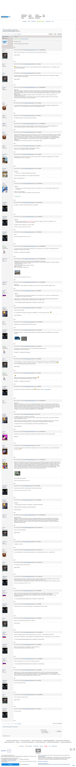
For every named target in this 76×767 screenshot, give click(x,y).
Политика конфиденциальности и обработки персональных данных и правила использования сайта (54, 764)
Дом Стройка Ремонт (9, 29)
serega (9, 735)
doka (7, 735)
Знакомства (23, 16)
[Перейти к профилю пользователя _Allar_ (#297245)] (4, 192)
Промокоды (37, 17)
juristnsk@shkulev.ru (26, 764)
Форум (22, 17)
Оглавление (24, 21)
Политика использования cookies (43, 763)
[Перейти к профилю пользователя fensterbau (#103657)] (4, 316)
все (15, 723)
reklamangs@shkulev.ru (41, 756)
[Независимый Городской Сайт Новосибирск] (5, 17)
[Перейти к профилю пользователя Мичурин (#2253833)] (4, 468)
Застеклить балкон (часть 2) (28, 485)
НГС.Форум (4, 29)
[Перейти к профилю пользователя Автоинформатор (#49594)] (4, 44)
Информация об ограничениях (43, 761)
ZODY (44, 16)
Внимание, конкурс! (40, 21)
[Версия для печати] (14, 47)
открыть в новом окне (45, 732)
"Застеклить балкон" (24, 38)
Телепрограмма (38, 16)
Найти (29, 21)
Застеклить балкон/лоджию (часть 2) (30, 49)
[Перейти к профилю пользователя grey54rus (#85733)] (4, 296)
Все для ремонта (15, 29)
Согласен (10, 764)
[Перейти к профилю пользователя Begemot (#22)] (4, 253)
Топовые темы (48, 21)
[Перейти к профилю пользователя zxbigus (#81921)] (4, 58)
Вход (53, 21)
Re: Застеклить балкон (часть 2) (29, 115)
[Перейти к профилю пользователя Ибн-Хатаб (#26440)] (4, 177)
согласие (11, 760)
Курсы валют (31, 17)
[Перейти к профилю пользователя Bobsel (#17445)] (4, 454)
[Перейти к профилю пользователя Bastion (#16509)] (4, 139)
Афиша (30, 16)
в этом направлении (47, 389)
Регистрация (33, 21)
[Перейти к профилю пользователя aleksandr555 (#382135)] (4, 211)
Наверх (73, 765)
